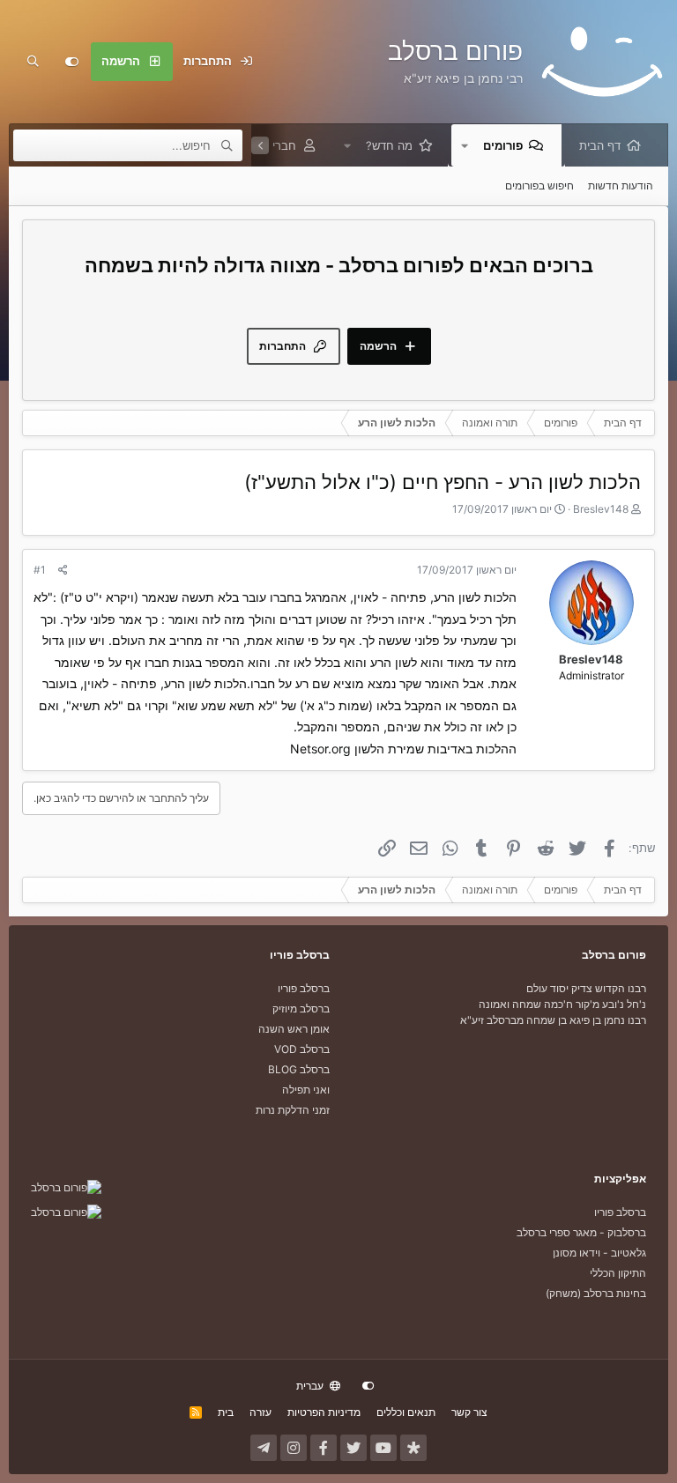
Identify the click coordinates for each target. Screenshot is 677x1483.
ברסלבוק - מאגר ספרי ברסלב (581, 1232)
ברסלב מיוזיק (301, 1008)
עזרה (260, 1412)
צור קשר (469, 1412)
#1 (39, 569)
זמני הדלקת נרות (293, 1109)
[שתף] (63, 570)
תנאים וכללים (405, 1412)
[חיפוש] (32, 61)
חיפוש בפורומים (539, 185)
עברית (311, 1385)
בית (226, 1412)
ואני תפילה (306, 1089)
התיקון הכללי (618, 1272)
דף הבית (600, 145)
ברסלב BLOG (299, 1069)
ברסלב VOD (302, 1049)
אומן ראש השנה (294, 1028)
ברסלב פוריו (304, 988)
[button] (464, 145)
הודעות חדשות (620, 185)
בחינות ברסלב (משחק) (596, 1293)
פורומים (503, 145)
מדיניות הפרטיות (324, 1412)
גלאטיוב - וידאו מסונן (599, 1252)
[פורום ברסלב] (66, 1187)
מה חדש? (389, 145)
